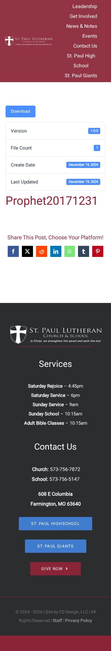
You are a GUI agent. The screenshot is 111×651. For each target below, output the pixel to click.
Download (20, 111)
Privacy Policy (78, 620)
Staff (57, 620)
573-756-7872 (65, 469)
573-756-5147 (64, 479)
